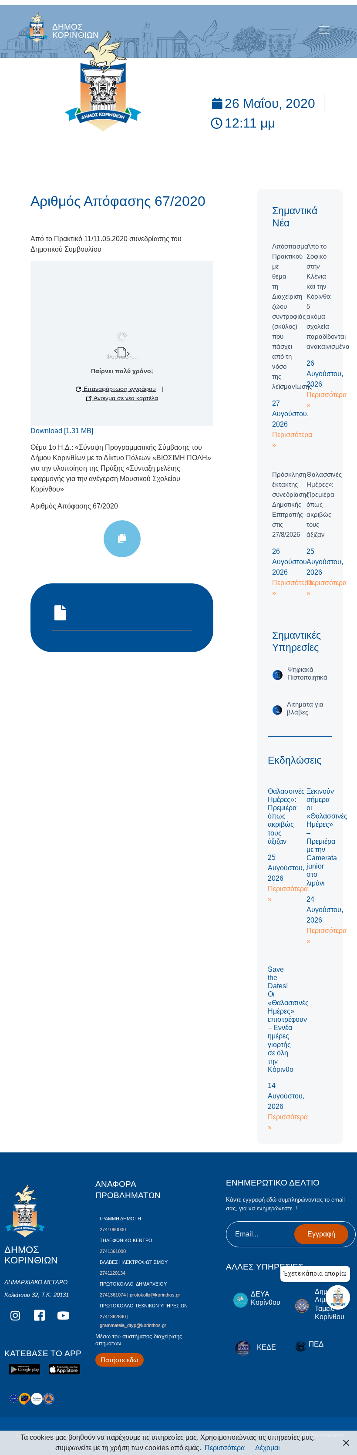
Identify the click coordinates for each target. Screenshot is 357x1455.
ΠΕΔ (316, 1344)
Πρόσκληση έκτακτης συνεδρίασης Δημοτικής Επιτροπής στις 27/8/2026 (290, 504)
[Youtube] (63, 1316)
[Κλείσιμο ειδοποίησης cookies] (346, 1443)
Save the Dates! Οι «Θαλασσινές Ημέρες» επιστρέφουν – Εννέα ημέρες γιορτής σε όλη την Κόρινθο (288, 1019)
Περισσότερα (225, 1448)
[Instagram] (15, 1316)
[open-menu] (324, 30)
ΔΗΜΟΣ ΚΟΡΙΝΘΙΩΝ (75, 31)
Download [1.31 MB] (61, 430)
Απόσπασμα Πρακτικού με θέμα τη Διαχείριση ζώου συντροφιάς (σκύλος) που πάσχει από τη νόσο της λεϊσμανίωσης (292, 316)
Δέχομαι (267, 1448)
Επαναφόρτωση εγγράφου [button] (119, 388)
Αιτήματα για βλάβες (305, 708)
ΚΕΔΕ (266, 1347)
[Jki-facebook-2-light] (39, 1316)
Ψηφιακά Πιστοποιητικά (307, 673)
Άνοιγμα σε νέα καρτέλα (125, 397)
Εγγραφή (321, 1234)
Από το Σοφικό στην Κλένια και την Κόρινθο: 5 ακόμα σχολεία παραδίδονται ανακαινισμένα (328, 296)
